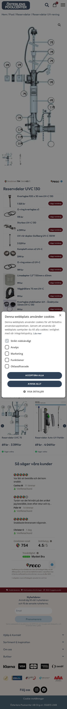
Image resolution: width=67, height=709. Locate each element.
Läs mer (37, 333)
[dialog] (33, 354)
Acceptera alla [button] (34, 375)
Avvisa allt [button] (34, 383)
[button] (33, 391)
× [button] (60, 315)
